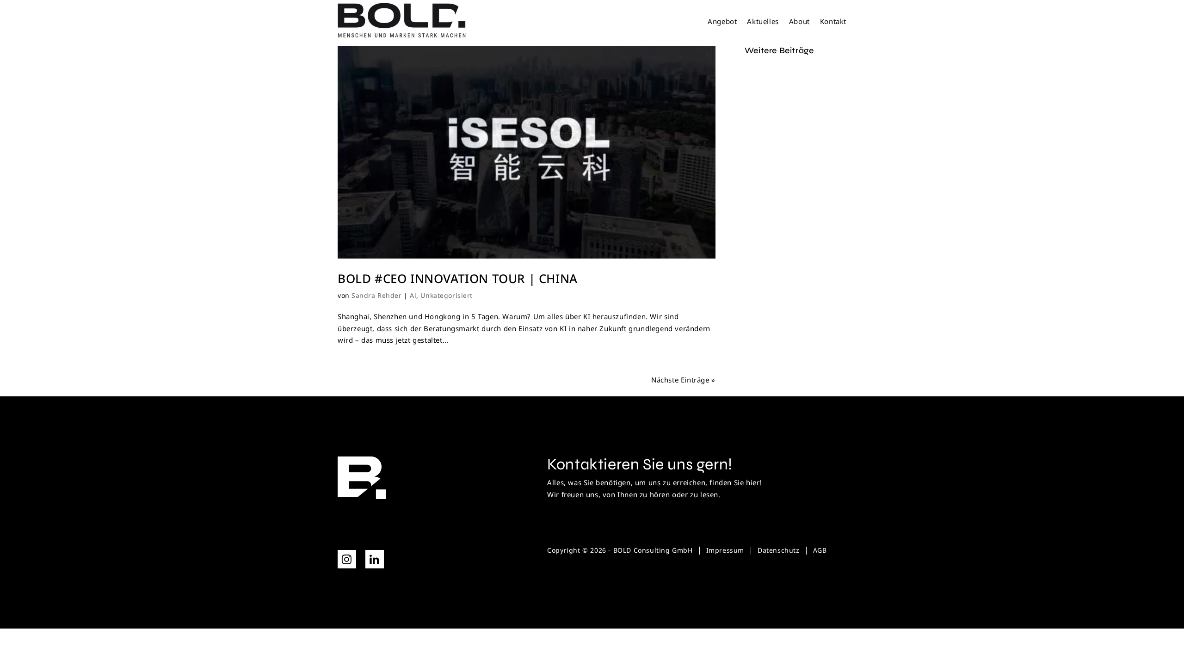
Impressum (725, 550)
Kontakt (833, 22)
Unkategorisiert (446, 295)
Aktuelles (762, 22)
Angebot (722, 22)
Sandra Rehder (376, 295)
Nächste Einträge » (683, 379)
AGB (820, 550)
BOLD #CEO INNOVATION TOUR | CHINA (458, 278)
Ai (413, 295)
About (799, 22)
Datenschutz (779, 550)
